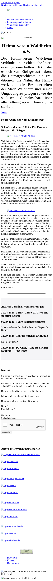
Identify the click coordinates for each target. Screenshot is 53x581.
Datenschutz (13, 563)
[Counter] (26, 553)
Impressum (12, 557)
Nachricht (6, 415)
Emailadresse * (8, 409)
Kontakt (11, 560)
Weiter (4, 112)
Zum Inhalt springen (10, 2)
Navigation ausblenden (12, 5)
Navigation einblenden (33, 5)
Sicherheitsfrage (8, 418)
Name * (5, 406)
